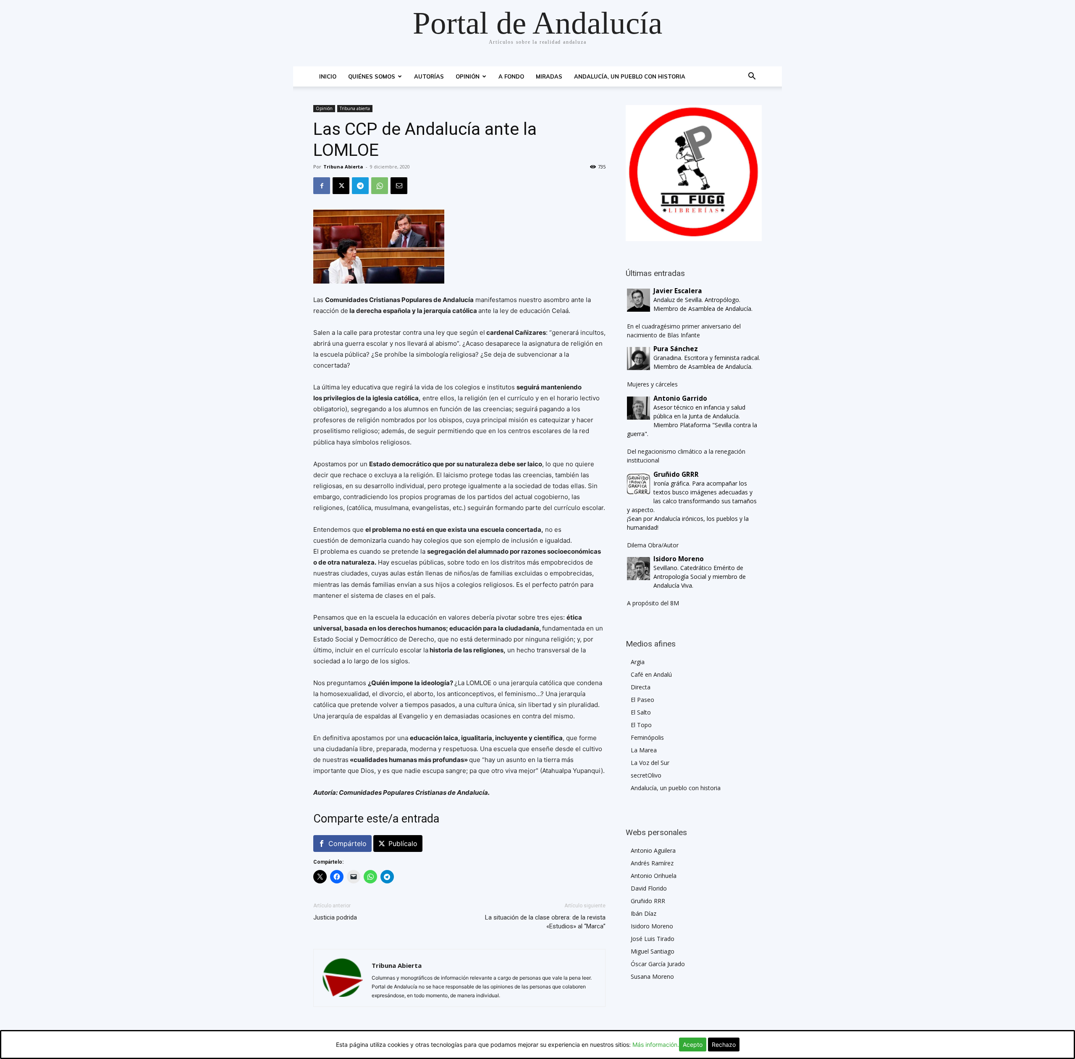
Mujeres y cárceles (652, 384)
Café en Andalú (651, 674)
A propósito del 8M (653, 603)
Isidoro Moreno (652, 926)
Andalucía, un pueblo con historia (629, 76)
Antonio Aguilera (653, 850)
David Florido (649, 888)
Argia (638, 662)
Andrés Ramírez (652, 863)
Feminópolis (647, 737)
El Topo (641, 725)
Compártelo (347, 843)
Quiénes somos (371, 76)
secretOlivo (646, 775)
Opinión (468, 76)
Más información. (655, 1044)
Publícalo (402, 843)
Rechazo (724, 1044)
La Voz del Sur (650, 763)
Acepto (693, 1044)
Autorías (429, 76)
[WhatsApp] (379, 185)
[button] (752, 77)
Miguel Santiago (652, 951)
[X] (341, 185)
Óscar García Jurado (658, 964)
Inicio (327, 76)
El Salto (641, 712)
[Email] (399, 185)
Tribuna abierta (355, 108)
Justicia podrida (335, 917)
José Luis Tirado (652, 939)
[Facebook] (321, 185)
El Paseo (642, 700)
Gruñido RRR (648, 901)
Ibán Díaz (643, 913)
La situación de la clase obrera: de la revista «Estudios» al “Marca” (545, 922)
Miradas (549, 76)
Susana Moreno (652, 976)
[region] (694, 173)
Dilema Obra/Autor (653, 545)
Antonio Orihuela (653, 876)
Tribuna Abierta (343, 166)
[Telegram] (360, 185)
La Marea (644, 750)
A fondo (511, 76)
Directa (640, 687)
